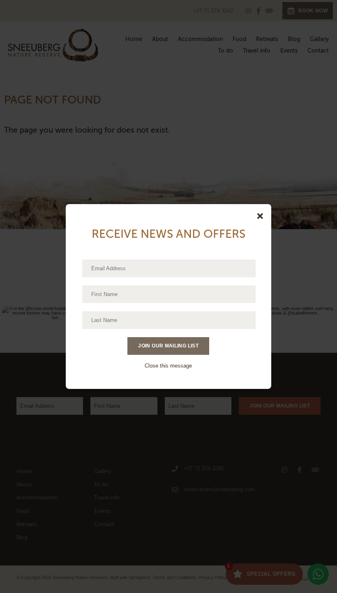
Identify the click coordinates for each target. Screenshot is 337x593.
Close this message (168, 366)
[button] (260, 216)
